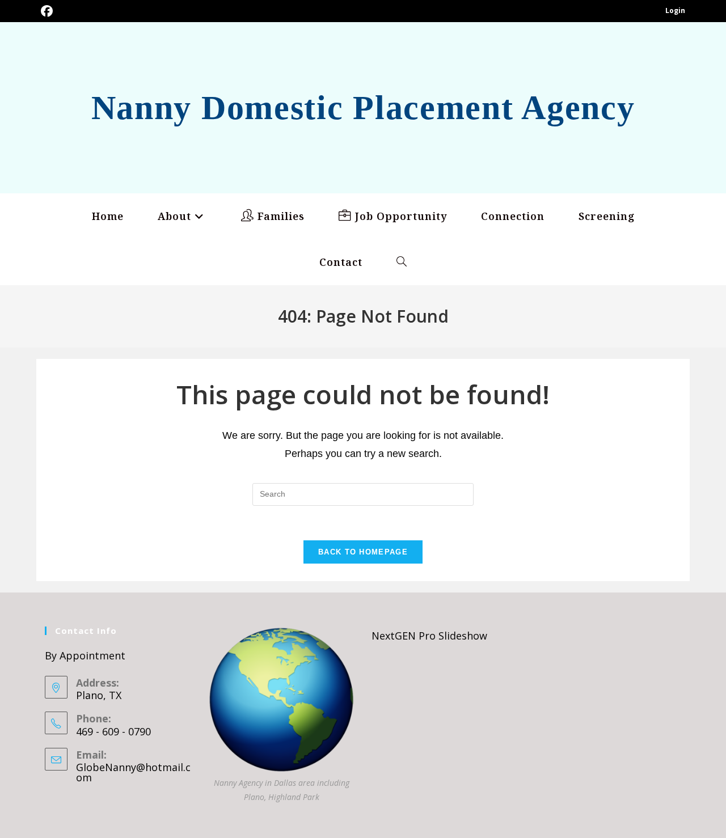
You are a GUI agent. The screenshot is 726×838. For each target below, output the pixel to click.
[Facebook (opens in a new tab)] (47, 11)
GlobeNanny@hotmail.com (133, 772)
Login (675, 10)
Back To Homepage (363, 552)
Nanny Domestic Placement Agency (363, 107)
